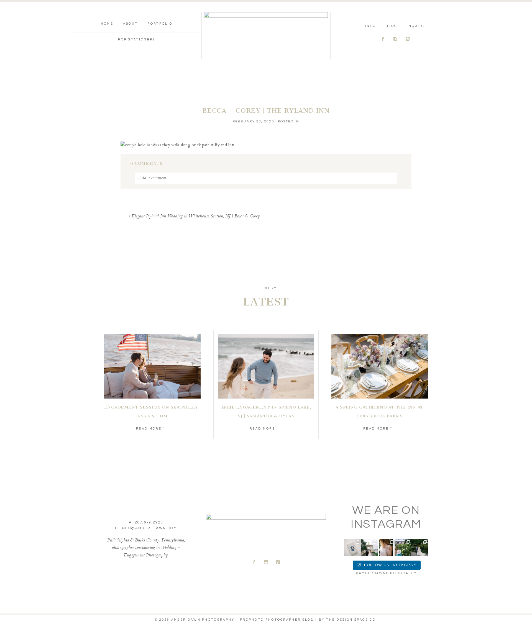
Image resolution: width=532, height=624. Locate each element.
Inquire (416, 25)
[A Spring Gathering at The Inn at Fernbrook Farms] (379, 366)
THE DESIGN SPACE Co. (351, 619)
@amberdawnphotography (385, 573)
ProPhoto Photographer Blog (277, 619)
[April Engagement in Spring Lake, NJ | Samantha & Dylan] (266, 366)
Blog (391, 25)
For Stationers (136, 39)
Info (370, 25)
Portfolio (160, 23)
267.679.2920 (149, 522)
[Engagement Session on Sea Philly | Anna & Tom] (152, 366)
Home (107, 23)
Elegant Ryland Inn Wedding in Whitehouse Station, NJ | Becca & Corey (196, 216)
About (130, 23)
